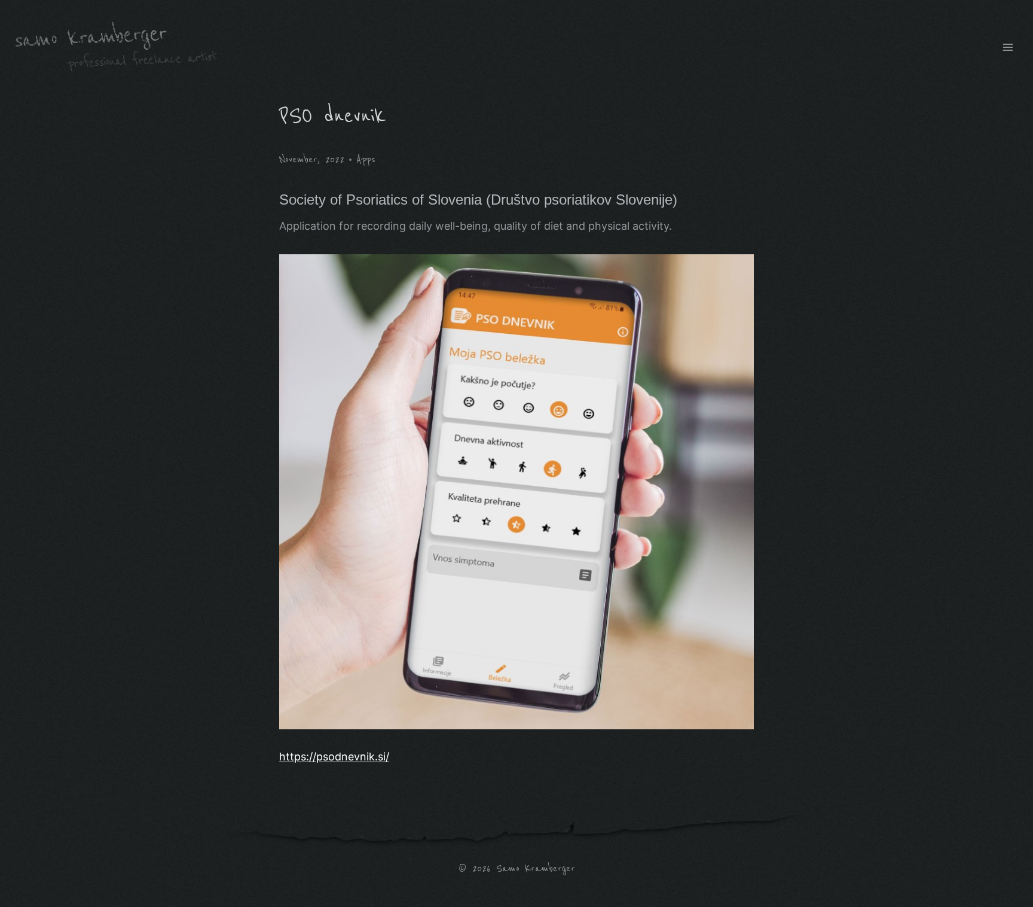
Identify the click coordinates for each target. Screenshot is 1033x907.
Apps (365, 159)
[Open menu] (1008, 47)
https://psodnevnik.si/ (334, 756)
